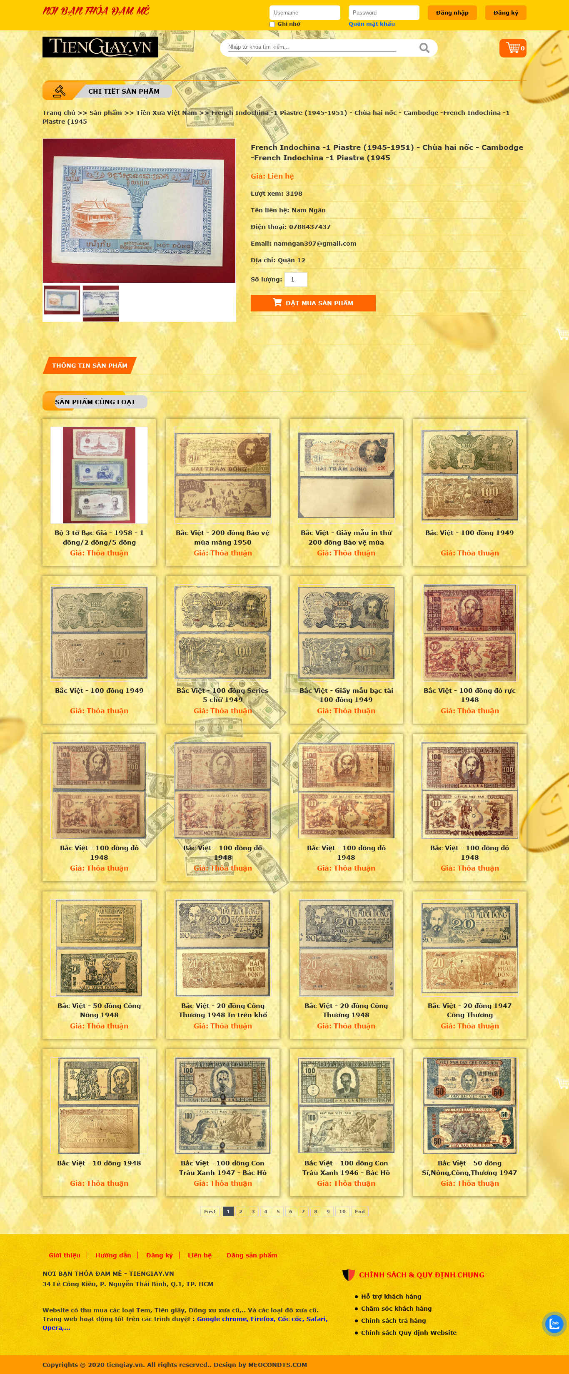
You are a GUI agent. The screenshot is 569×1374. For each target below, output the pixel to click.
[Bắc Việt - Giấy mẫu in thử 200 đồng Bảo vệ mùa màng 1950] (346, 475)
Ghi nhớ (288, 23)
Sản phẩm (106, 112)
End (360, 1211)
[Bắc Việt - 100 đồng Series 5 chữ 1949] (223, 633)
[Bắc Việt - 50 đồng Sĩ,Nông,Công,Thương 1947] (470, 1106)
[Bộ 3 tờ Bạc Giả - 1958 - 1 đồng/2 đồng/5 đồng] (99, 475)
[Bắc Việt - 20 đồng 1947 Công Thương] (470, 948)
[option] (139, 211)
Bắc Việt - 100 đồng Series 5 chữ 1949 (223, 695)
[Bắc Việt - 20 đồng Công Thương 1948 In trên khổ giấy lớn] (223, 948)
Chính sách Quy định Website (409, 1332)
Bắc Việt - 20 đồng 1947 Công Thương (470, 1010)
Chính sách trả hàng (393, 1320)
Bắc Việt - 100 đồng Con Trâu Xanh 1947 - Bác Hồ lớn (223, 1168)
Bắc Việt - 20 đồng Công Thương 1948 (346, 1010)
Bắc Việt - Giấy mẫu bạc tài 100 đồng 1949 (346, 695)
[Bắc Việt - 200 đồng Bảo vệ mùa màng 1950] (223, 475)
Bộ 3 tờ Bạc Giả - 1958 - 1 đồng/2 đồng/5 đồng (99, 537)
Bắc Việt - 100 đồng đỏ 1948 (99, 852)
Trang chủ (58, 112)
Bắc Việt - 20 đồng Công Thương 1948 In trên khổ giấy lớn (223, 1010)
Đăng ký (506, 12)
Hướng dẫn (113, 1255)
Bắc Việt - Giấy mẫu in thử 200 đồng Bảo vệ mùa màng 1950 (346, 537)
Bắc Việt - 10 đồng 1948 (99, 1163)
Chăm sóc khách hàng (396, 1308)
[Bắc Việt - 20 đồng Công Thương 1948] (346, 948)
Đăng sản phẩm (252, 1255)
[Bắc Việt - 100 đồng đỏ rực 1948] (470, 633)
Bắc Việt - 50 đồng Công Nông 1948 (99, 1010)
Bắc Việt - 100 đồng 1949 (469, 532)
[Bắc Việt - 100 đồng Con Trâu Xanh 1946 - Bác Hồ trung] (346, 1106)
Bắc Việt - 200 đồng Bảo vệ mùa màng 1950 (223, 537)
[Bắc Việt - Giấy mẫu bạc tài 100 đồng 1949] (346, 633)
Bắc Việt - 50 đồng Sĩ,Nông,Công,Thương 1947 (469, 1167)
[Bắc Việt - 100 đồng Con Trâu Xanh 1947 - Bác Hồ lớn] (223, 1106)
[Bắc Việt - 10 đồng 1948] (99, 1106)
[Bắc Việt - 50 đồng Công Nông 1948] (99, 948)
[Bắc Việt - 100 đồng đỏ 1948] (99, 790)
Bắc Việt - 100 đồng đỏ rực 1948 (470, 695)
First (210, 1211)
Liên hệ (200, 1255)
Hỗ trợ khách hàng (391, 1296)
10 (342, 1211)
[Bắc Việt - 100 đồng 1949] (470, 475)
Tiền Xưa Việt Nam (166, 112)
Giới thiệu (64, 1255)
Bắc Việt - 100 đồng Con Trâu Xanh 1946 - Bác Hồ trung (346, 1168)
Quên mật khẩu (372, 23)
